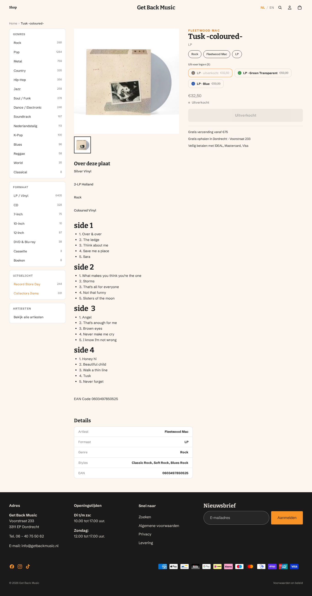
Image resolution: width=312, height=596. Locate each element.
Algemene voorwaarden (159, 525)
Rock (194, 54)
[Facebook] (12, 566)
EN (272, 7)
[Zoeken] (280, 8)
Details (82, 420)
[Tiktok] (28, 566)
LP (237, 54)
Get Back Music (29, 583)
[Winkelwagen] (300, 8)
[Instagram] (20, 566)
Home (13, 23)
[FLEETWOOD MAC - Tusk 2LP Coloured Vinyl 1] (82, 144)
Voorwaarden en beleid (288, 583)
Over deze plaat (92, 163)
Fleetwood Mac (204, 30)
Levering (146, 542)
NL (263, 7)
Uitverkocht (245, 115)
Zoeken (145, 517)
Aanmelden (287, 517)
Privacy (145, 534)
